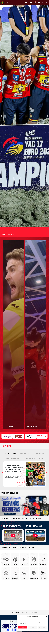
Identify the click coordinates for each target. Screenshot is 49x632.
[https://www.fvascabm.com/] (34, 600)
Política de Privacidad (33, 629)
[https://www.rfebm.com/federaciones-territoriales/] (43, 600)
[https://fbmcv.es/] (24, 600)
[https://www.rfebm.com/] (10, 2)
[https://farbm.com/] (15, 559)
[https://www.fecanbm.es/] (43, 559)
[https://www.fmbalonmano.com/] (24, 587)
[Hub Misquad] (39, 2)
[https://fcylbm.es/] (43, 573)
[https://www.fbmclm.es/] (34, 573)
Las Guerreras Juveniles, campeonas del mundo (13, 467)
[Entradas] (26, 2)
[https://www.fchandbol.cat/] (15, 573)
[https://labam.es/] (43, 587)
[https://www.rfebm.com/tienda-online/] (24, 506)
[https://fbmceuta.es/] (24, 573)
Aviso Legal (39, 629)
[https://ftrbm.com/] (15, 600)
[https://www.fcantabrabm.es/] (5, 573)
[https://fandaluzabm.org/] (5, 559)
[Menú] (46, 2)
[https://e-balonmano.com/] (5, 587)
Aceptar (22, 627)
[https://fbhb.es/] (34, 559)
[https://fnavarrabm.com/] (5, 600)
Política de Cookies (27, 629)
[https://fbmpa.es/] (24, 559)
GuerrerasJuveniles (17, 470)
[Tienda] (31, 2)
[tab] (10, 454)
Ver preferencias (42, 627)
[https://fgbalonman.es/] (15, 587)
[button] (46, 616)
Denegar (32, 627)
